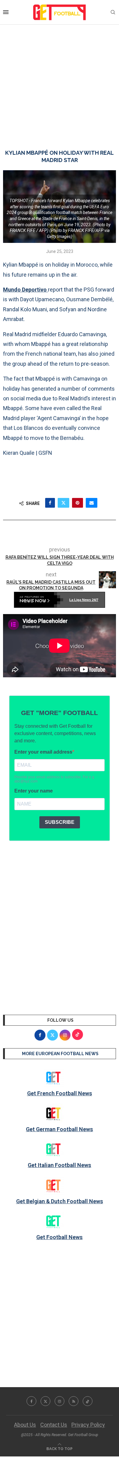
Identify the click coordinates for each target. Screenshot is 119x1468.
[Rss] (73, 1401)
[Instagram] (59, 1401)
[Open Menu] (6, 12)
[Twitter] (45, 1401)
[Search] (113, 12)
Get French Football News (59, 1093)
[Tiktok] (87, 1401)
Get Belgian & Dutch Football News (59, 1201)
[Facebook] (31, 1401)
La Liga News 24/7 (83, 600)
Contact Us (53, 1424)
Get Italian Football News (59, 1165)
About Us (25, 1424)
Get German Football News (59, 1129)
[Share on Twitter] (63, 503)
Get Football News (59, 1237)
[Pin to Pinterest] (77, 503)
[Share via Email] (91, 503)
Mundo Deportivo (25, 289)
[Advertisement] (59, 81)
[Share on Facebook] (50, 503)
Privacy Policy (88, 1424)
